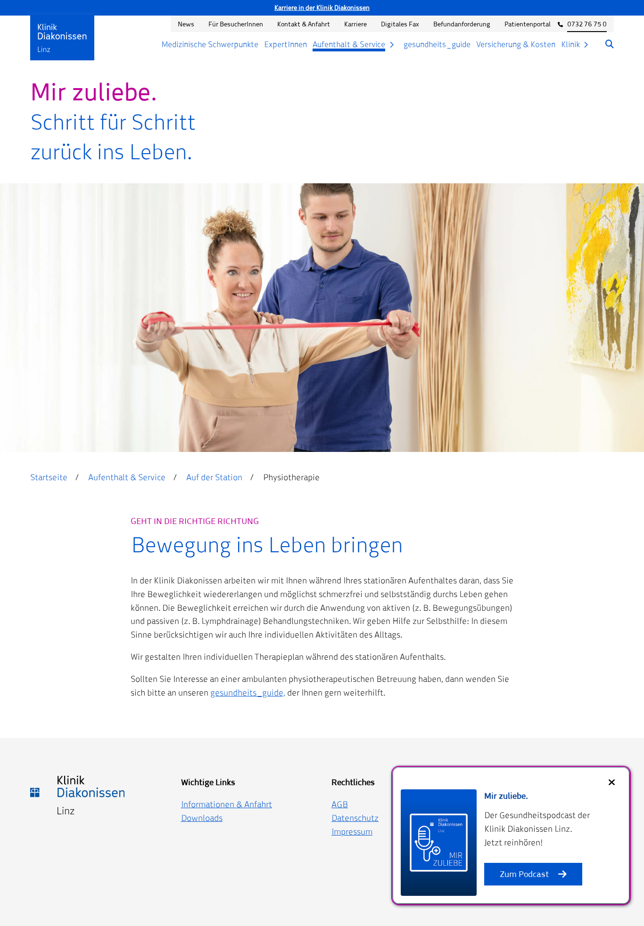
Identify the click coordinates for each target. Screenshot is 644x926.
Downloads (202, 817)
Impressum (351, 831)
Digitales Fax (400, 24)
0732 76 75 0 (587, 24)
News (186, 24)
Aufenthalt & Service (349, 44)
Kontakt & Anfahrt (303, 24)
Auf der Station (214, 477)
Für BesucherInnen (235, 24)
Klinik (570, 44)
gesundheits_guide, (247, 692)
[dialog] (511, 835)
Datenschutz (355, 817)
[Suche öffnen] (604, 44)
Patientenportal (527, 24)
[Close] (611, 782)
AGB (339, 804)
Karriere (355, 24)
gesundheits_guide (437, 44)
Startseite (48, 477)
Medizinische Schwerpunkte (209, 44)
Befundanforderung (461, 24)
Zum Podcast (524, 874)
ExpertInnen (285, 44)
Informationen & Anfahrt (226, 804)
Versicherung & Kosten (515, 44)
